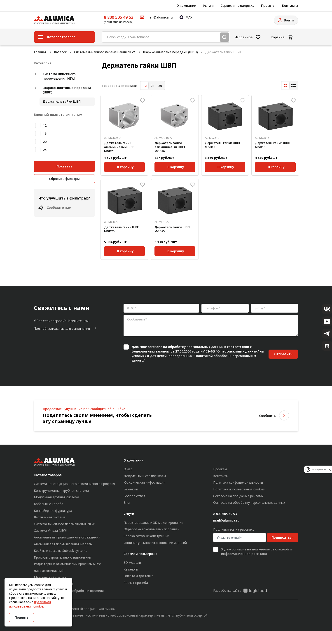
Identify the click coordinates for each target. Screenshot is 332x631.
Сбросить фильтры (64, 178)
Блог (127, 502)
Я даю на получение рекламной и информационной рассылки (256, 551)
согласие (155, 347)
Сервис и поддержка (237, 5)
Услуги (208, 5)
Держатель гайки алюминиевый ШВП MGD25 (119, 147)
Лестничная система (49, 517)
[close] (330, 469)
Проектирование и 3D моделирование (153, 522)
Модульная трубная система (56, 497)
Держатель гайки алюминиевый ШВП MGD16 (169, 147)
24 (152, 86)
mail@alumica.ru (226, 520)
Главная (40, 52)
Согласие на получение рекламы (238, 496)
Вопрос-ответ (134, 496)
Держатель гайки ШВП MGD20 (121, 229)
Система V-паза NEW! (50, 530)
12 (45, 125)
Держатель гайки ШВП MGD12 (222, 145)
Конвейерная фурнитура (53, 510)
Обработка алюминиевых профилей (151, 529)
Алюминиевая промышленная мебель (63, 544)
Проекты (268, 5)
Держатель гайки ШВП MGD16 (272, 145)
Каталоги (131, 569)
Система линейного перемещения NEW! (105, 52)
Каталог (60, 52)
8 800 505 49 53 (118, 17)
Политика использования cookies (239, 489)
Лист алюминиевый (48, 570)
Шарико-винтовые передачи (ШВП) (170, 52)
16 (45, 133)
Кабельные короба (48, 504)
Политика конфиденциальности (238, 482)
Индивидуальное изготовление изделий (155, 543)
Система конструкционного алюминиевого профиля (74, 484)
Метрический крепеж (50, 577)
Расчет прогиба (136, 582)
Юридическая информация (144, 482)
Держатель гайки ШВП (62, 101)
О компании (186, 5)
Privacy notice (319, 469)
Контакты (290, 5)
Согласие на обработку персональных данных (249, 502)
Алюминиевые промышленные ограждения (67, 537)
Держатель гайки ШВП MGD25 (172, 229)
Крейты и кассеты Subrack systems (60, 550)
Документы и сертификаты (145, 476)
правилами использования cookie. (30, 604)
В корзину (125, 166)
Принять (21, 617)
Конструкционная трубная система (61, 490)
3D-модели (132, 562)
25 (45, 150)
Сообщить (267, 415)
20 (45, 141)
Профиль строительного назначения (62, 557)
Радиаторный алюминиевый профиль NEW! (67, 564)
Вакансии (131, 489)
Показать (64, 166)
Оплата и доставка (138, 576)
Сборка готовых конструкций (146, 536)
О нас (128, 469)
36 (160, 86)
